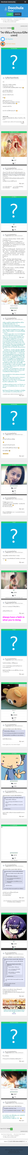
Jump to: (6, 1141)
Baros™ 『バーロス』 (14, 683)
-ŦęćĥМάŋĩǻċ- (15, 825)
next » (26, 26)
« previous (22, 26)
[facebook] (14, 949)
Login (10, 14)
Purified (14, 753)
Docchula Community (8, 2)
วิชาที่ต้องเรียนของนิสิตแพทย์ (11, 77)
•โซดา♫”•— (14, 913)
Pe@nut (14, 197)
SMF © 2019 (12, 1149)
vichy (15, 465)
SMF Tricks (16, 1151)
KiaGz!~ (14, 286)
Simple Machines (19, 1149)
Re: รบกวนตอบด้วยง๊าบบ (10, 168)
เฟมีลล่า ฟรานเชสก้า (15, 132)
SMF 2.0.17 (7, 1149)
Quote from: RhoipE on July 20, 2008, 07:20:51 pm (12, 1106)
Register (17, 14)
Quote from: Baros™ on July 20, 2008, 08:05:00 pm (12, 795)
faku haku (15, 571)
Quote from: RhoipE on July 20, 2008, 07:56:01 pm (12, 728)
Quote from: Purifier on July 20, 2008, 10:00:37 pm (12, 869)
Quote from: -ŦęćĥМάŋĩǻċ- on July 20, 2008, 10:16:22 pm (13, 957)
